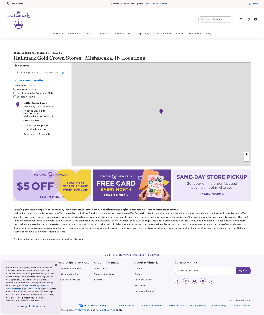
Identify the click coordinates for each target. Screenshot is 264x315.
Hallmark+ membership (66, 274)
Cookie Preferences (151, 306)
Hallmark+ (139, 286)
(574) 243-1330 (32, 121)
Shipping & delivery (104, 274)
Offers (255, 4)
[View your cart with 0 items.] (255, 19)
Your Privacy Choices (96, 306)
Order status (100, 269)
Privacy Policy (198, 306)
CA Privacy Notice (124, 306)
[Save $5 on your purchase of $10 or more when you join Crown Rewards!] (52, 185)
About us (139, 269)
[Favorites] (248, 19)
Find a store (17, 4)
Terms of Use (176, 306)
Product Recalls (241, 306)
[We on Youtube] (203, 281)
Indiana (42, 53)
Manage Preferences (31, 306)
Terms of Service (105, 310)
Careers (138, 274)
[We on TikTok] (211, 281)
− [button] (247, 159)
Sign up (243, 271)
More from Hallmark (145, 291)
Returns (98, 280)
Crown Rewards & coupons (67, 269)
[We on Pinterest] (186, 281)
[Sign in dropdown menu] (241, 19)
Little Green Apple (35, 103)
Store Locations (24, 53)
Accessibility (219, 306)
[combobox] (215, 19)
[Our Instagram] (194, 281)
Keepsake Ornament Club (67, 280)
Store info (45, 134)
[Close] (56, 265)
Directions (29, 134)
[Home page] (18, 19)
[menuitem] (57, 34)
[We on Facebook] (177, 281)
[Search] (202, 19)
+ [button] (247, 154)
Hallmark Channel (143, 280)
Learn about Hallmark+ (157, 4)
